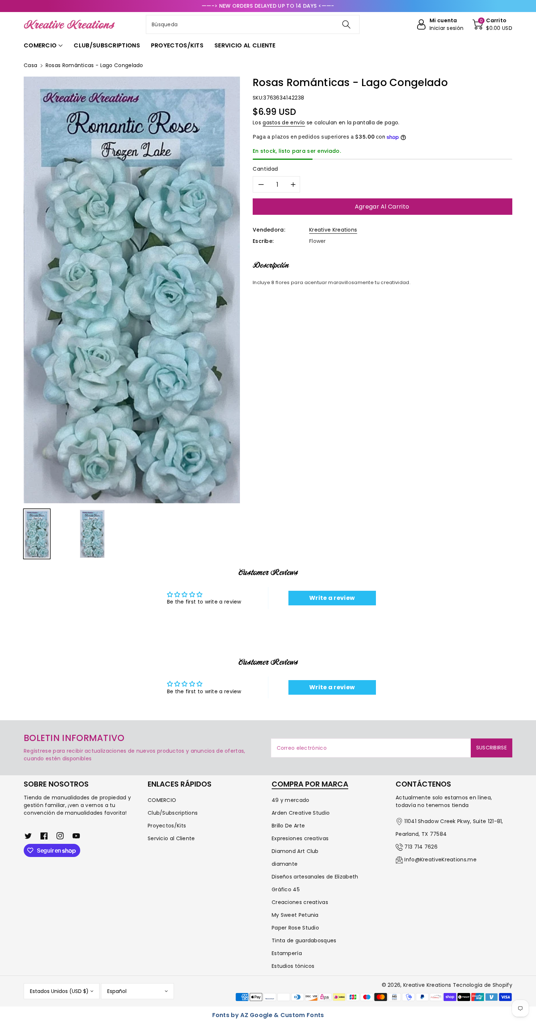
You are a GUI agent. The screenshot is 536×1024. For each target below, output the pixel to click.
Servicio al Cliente (171, 838)
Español (117, 991)
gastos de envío (284, 122)
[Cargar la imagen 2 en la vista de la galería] (92, 534)
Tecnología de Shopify (482, 985)
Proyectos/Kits (167, 825)
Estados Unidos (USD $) (59, 991)
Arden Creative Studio (301, 813)
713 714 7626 (421, 846)
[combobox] (252, 24)
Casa (30, 65)
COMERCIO (162, 800)
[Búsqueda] (346, 24)
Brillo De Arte (288, 825)
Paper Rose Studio (295, 927)
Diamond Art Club (295, 851)
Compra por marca (310, 784)
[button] (492, 24)
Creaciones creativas (300, 902)
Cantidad (265, 168)
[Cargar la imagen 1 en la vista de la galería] (37, 534)
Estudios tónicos (293, 966)
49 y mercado (291, 800)
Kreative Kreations (333, 229)
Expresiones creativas (300, 838)
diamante (285, 864)
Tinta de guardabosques (304, 940)
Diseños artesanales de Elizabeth (315, 876)
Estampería (287, 953)
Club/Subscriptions (173, 813)
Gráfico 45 (286, 889)
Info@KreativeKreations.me (440, 859)
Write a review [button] (332, 598)
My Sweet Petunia (295, 915)
